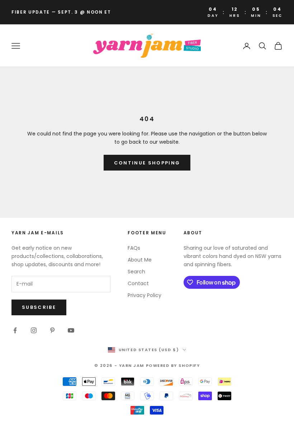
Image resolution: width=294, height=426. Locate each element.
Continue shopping (147, 162)
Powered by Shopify (173, 365)
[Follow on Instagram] (33, 330)
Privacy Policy (144, 295)
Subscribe (39, 307)
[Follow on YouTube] (71, 330)
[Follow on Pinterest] (52, 330)
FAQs (134, 248)
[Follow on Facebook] (15, 330)
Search (136, 271)
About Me (140, 259)
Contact (138, 283)
